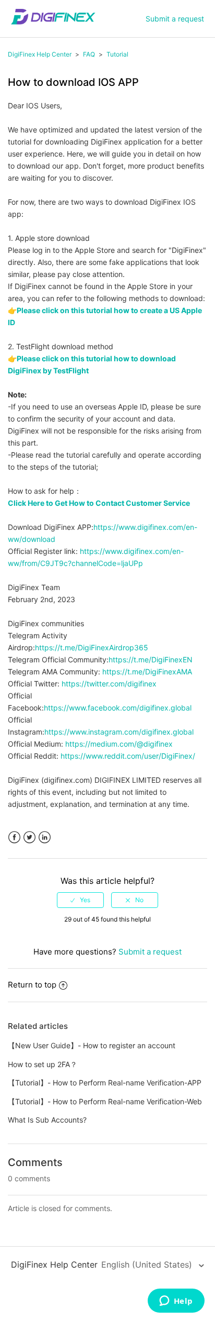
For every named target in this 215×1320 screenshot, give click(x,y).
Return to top (32, 985)
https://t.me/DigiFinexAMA (147, 671)
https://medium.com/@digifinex (119, 743)
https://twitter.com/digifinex (109, 683)
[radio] (80, 900)
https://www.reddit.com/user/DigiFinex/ (128, 755)
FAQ (89, 54)
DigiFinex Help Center (39, 54)
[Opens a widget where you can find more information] (176, 1302)
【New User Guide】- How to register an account (91, 1045)
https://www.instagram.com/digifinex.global (119, 731)
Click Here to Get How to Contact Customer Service (99, 502)
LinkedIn (44, 837)
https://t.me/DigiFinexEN (151, 659)
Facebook (14, 837)
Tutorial (117, 54)
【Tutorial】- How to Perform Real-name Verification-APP (104, 1082)
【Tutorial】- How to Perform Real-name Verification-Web (105, 1101)
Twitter (29, 837)
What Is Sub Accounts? (47, 1119)
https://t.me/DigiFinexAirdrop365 (91, 647)
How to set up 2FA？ (42, 1064)
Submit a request (175, 18)
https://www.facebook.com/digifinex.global (118, 707)
